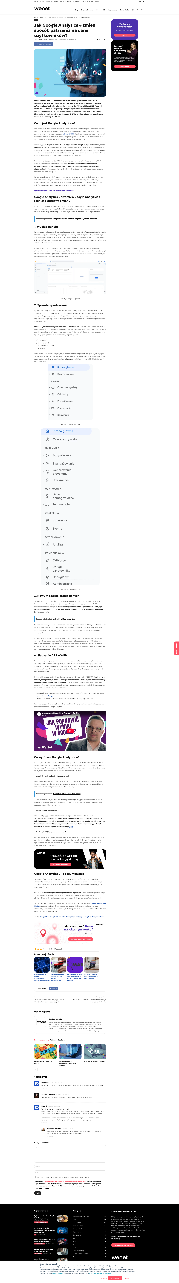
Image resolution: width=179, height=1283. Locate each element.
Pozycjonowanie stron (52, 1)
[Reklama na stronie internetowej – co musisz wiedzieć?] (70, 1051)
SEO (97, 10)
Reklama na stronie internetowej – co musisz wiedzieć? (67, 1063)
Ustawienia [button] (104, 1278)
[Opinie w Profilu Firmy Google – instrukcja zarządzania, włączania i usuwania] (62, 1218)
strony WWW (68, 134)
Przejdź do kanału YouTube (123, 1245)
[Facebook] (133, 1)
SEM (103, 10)
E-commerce (112, 10)
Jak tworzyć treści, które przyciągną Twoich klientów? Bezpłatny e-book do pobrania (49, 1001)
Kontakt (97, 1)
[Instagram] (136, 1)
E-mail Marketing (78, 1251)
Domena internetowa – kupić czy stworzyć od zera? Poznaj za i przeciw (74, 977)
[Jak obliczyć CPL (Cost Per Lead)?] (45, 1051)
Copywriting (77, 1235)
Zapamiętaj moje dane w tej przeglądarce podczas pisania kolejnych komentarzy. (62, 1177)
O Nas (42, 1)
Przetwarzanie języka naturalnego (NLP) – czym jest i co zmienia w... (44, 1230)
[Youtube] (143, 1)
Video (75, 1257)
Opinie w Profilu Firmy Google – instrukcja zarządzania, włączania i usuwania (45, 1218)
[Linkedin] (139, 1)
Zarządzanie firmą (39, 1243)
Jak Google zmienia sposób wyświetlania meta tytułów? (91, 976)
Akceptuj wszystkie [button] (115, 1278)
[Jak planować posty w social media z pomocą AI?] (62, 1251)
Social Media (124, 10)
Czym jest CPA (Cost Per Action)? (95, 1061)
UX (133, 10)
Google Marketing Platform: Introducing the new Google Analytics (65, 917)
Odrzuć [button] (127, 1278)
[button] (142, 10)
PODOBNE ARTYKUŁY (41, 1040)
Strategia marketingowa (41, 1222)
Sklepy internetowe (87, 1)
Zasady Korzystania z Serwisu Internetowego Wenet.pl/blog (65, 1181)
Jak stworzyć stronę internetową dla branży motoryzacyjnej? (58, 977)
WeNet (36, 1)
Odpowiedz (44, 1088)
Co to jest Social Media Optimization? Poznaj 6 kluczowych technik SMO (89, 1001)
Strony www (76, 1)
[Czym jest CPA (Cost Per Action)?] (95, 1051)
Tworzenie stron (87, 10)
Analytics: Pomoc (98, 917)
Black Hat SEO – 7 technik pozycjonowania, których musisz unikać (42, 977)
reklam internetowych (45, 696)
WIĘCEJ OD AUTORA (57, 1040)
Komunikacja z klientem (80, 1254)
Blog (76, 10)
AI (137, 10)
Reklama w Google (65, 1)
